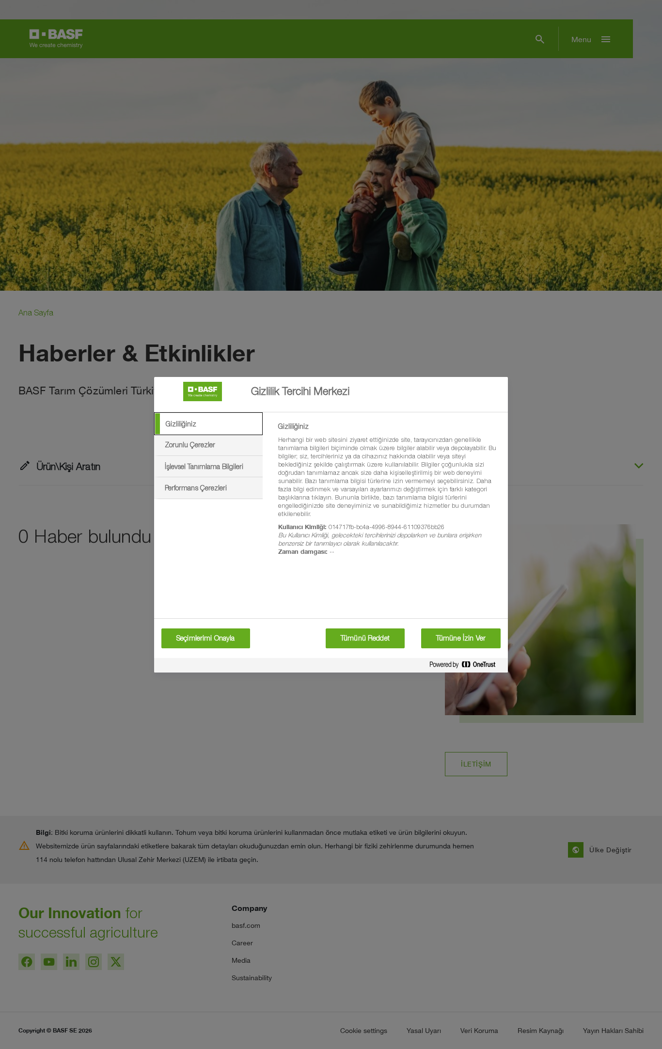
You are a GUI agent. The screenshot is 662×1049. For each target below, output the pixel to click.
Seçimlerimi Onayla (205, 638)
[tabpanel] (388, 494)
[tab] (208, 424)
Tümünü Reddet (365, 638)
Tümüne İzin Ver (461, 638)
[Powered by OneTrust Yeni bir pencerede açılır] (466, 666)
